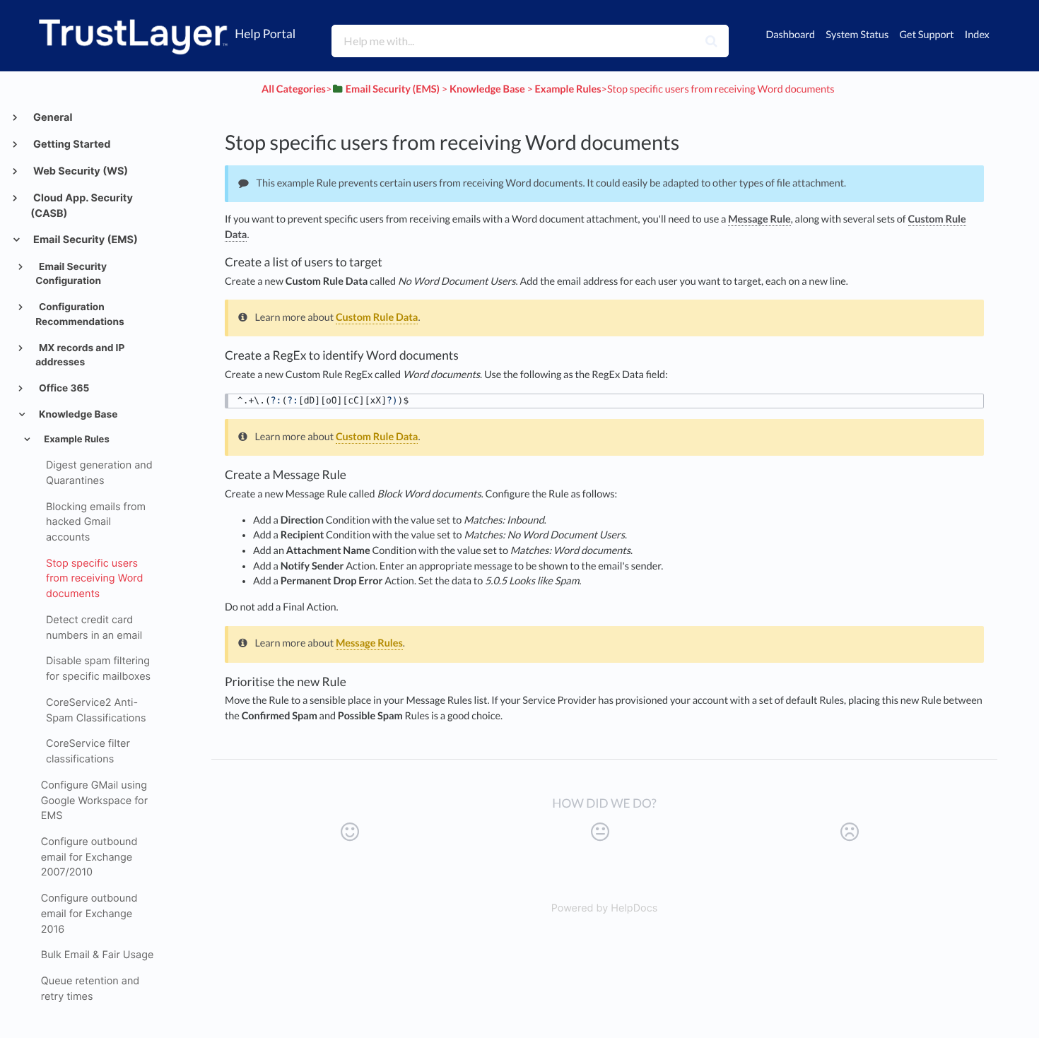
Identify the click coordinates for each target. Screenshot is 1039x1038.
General (52, 118)
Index (977, 35)
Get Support (926, 35)
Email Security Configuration (71, 274)
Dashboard (790, 35)
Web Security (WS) (80, 171)
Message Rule (759, 219)
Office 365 (63, 388)
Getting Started (71, 144)
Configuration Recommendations (79, 315)
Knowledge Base (77, 414)
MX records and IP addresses (79, 356)
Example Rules (75, 439)
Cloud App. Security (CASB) (81, 206)
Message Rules (369, 643)
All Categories (294, 89)
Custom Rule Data (377, 318)
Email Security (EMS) (84, 240)
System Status (857, 35)
